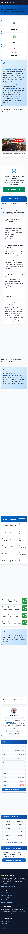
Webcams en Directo (6, 895)
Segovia (8, 839)
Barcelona (20, 821)
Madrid (8, 821)
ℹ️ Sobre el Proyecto (14, 733)
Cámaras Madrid (5, 897)
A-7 (10, 203)
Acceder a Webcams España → (14, 860)
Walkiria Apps (10, 722)
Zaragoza (8, 832)
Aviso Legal (4, 923)
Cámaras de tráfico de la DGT (12, 699)
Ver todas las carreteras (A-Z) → (14, 789)
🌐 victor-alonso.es (10, 731)
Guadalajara (20, 839)
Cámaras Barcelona (6, 900)
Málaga (4, 203)
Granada (20, 828)
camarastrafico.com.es (10, 886)
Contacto (3, 928)
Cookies (3, 926)
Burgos (8, 835)
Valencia (8, 824)
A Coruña (19, 832)
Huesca (20, 835)
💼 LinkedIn (19, 731)
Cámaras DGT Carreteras (7, 892)
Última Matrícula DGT (6, 902)
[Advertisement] (14, 124)
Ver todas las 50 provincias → (14, 842)
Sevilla (20, 824)
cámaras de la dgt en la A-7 (11, 375)
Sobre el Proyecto (5, 921)
